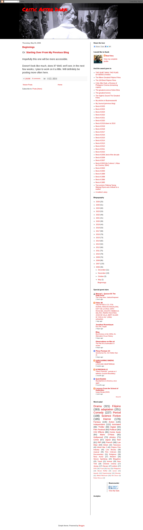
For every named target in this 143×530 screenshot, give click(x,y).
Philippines (117, 468)
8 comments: (36, 78)
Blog (97, 332)
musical (96, 452)
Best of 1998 (100, 177)
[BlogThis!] (50, 79)
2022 (98, 215)
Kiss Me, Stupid (101, 326)
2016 (98, 234)
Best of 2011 (100, 149)
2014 (98, 241)
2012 (98, 247)
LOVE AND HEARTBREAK (105, 364)
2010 (98, 254)
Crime (96, 440)
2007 (98, 264)
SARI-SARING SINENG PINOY (105, 361)
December (102, 270)
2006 (98, 267)
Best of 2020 (100, 120)
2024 (98, 208)
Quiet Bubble (101, 379)
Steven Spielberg (100, 459)
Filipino (116, 406)
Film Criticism (110, 452)
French (109, 442)
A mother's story (101, 192)
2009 (98, 257)
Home (60, 85)
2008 (98, 260)
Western (113, 457)
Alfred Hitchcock (102, 475)
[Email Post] (44, 78)
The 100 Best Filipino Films (106, 80)
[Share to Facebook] (54, 79)
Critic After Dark (44, 9)
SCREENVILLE (102, 369)
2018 (98, 228)
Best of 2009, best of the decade (107, 155)
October (101, 276)
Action (111, 422)
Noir (119, 440)
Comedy (98, 412)
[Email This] (48, 79)
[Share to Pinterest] (56, 79)
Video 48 (99, 303)
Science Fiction (111, 415)
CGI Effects (98, 432)
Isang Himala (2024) (103, 392)
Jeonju (96, 466)
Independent (99, 424)
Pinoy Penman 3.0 (103, 351)
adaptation (107, 409)
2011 (98, 251)
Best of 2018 (100, 129)
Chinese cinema (109, 464)
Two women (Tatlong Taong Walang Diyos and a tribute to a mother (107, 187)
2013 (98, 244)
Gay (108, 468)
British (105, 445)
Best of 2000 (100, 171)
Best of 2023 (100, 112)
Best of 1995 (100, 182)
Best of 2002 (100, 168)
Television (117, 445)
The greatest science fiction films (108, 90)
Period (117, 412)
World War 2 (102, 447)
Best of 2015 (100, 138)
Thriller (101, 427)
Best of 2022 (100, 115)
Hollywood (98, 437)
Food (102, 468)
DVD (95, 468)
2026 (98, 202)
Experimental (106, 473)
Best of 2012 (100, 146)
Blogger (81, 526)
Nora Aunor (98, 457)
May (100, 280)
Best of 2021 (100, 118)
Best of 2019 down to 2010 (105, 123)
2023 (98, 211)
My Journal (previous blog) (105, 103)
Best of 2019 (100, 126)
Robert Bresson (98, 478)
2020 (98, 221)
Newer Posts (27, 85)
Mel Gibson (115, 475)
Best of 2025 (100, 106)
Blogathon (117, 459)
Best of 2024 (100, 109)
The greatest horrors (103, 93)
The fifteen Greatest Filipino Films (108, 77)
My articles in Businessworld (106, 100)
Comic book (115, 432)
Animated (116, 424)
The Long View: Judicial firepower (107, 297)
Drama (97, 406)
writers (114, 466)
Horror (107, 419)
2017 (98, 231)
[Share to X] (52, 79)
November (102, 273)
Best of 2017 (100, 132)
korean (109, 461)
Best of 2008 (100, 157)
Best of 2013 (100, 143)
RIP (99, 442)
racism (114, 471)
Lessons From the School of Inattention (107, 389)
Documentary (98, 454)
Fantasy (97, 422)
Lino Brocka (111, 450)
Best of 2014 (100, 140)
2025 (98, 205)
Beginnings (28, 47)
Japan (108, 440)
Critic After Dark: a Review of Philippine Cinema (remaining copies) (107, 85)
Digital (113, 427)
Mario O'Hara (107, 434)
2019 (98, 224)
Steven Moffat (102, 471)
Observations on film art (105, 341)
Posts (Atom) (37, 89)
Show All (118, 397)
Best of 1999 (100, 174)
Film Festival (99, 429)
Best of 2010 (100, 152)
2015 (98, 237)
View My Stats (114, 491)
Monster (118, 473)
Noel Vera (109, 56)
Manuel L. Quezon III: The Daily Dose (106, 294)
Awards (95, 473)
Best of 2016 (100, 135)
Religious (112, 454)
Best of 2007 (100, 160)
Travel (99, 461)
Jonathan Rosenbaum (104, 325)
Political (113, 429)
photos (113, 437)
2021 (98, 218)
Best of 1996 (100, 179)
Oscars (105, 466)
